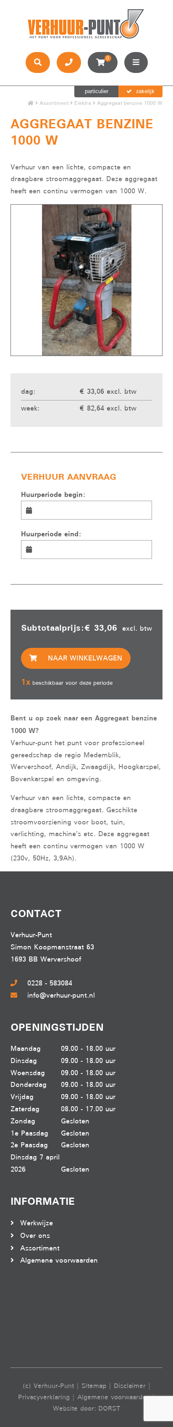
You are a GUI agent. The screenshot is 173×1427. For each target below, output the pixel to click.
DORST (109, 1408)
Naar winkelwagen (83, 658)
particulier (96, 91)
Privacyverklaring (44, 1397)
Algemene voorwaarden (59, 1260)
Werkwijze (36, 1223)
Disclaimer (130, 1386)
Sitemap (93, 1386)
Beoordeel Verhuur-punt (44, 1317)
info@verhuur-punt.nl (61, 995)
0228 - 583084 (49, 983)
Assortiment (53, 103)
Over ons (35, 1235)
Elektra (82, 103)
